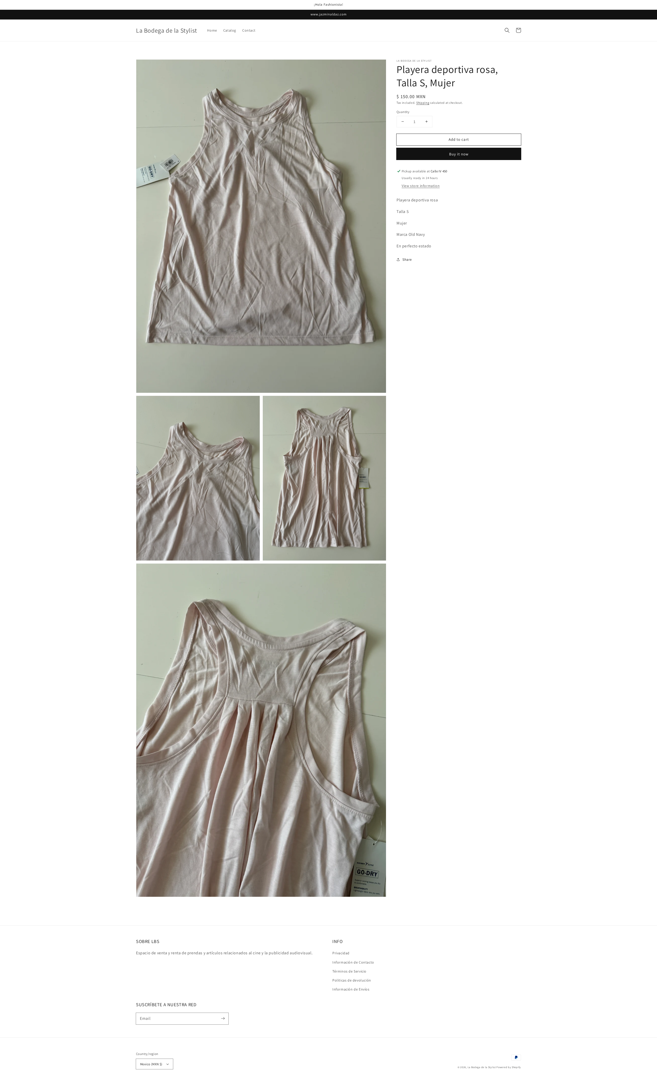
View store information (421, 185)
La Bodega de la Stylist (482, 1067)
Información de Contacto (353, 962)
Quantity (403, 111)
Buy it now (459, 154)
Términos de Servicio (349, 971)
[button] (507, 30)
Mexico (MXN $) (151, 1064)
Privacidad (341, 953)
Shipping (422, 103)
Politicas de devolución (351, 980)
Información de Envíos (351, 989)
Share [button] (407, 259)
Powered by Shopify (508, 1067)
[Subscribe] (222, 1018)
